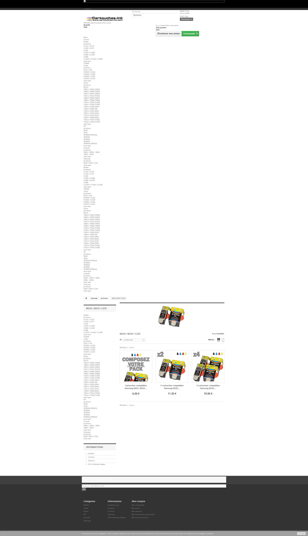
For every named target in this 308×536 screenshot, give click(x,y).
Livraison (91, 457)
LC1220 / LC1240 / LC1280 (93, 59)
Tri (121, 340)
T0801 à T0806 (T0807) (92, 98)
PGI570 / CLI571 (89, 78)
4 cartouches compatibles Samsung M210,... (208, 386)
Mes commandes (138, 505)
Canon (86, 65)
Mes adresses (137, 511)
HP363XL (87, 137)
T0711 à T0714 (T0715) (92, 96)
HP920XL (87, 141)
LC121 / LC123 (89, 46)
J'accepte (301, 534)
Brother (86, 42)
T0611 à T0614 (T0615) (92, 94)
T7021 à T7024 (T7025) (92, 122)
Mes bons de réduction (140, 518)
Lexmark (87, 148)
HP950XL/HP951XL (90, 143)
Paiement (91, 461)
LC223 (86, 50)
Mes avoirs (136, 508)
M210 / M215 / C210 (91, 163)
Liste (223, 341)
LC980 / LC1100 (89, 55)
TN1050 (86, 63)
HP (85, 126)
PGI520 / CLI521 (89, 72)
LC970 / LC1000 (89, 52)
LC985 (86, 57)
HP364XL (87, 139)
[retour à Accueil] (86, 298)
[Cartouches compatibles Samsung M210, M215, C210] (136, 366)
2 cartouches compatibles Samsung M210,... (172, 386)
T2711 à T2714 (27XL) (91, 115)
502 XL (86, 87)
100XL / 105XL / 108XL (92, 152)
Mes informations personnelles (143, 514)
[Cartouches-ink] (106, 17)
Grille (218, 341)
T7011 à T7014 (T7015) (92, 120)
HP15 (85, 133)
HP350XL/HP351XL (90, 135)
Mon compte (138, 501)
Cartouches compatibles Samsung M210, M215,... (136, 386)
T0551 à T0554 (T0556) (92, 89)
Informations (94, 447)
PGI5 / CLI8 (88, 70)
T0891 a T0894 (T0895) (92, 100)
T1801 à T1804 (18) (90, 109)
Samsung (87, 159)
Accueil (86, 39)
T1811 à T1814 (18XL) (91, 111)
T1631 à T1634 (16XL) (91, 107)
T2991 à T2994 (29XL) (91, 117)
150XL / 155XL (89, 154)
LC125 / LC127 (89, 48)
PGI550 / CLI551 (89, 76)
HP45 (85, 130)
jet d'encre (87, 44)
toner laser (87, 61)
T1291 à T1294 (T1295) (92, 104)
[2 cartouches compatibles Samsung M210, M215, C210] (172, 366)
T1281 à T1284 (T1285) (92, 102)
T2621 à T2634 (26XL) (91, 113)
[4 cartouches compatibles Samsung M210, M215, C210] (208, 366)
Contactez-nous (113, 505)
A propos (91, 453)
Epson (86, 83)
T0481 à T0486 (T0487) (92, 91)
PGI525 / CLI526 (89, 74)
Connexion (87, 9)
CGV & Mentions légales (96, 464)
